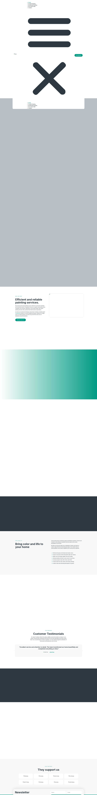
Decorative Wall (31, 107)
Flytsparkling (17, 313)
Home (29, 103)
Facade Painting (31, 104)
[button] (49, 55)
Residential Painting (32, 105)
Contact (30, 8)
